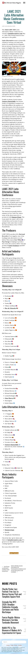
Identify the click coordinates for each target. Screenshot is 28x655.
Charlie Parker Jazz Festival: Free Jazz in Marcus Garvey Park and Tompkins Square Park (12, 593)
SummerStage (16, 217)
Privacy (15, 645)
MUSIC (13, 26)
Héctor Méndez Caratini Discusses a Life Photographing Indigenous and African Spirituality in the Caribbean (18, 569)
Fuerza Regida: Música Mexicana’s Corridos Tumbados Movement (11, 620)
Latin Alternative (8, 26)
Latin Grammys (13, 245)
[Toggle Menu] (24, 2)
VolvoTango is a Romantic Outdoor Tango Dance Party (5, 569)
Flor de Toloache (10, 308)
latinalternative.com (15, 33)
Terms (12, 645)
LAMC (3, 26)
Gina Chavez (9, 398)
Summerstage (9, 530)
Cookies (20, 645)
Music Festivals (14, 553)
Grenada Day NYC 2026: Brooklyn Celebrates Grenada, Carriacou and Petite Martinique (10, 607)
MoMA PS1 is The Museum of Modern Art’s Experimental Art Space (12, 630)
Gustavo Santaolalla (9, 101)
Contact (8, 645)
